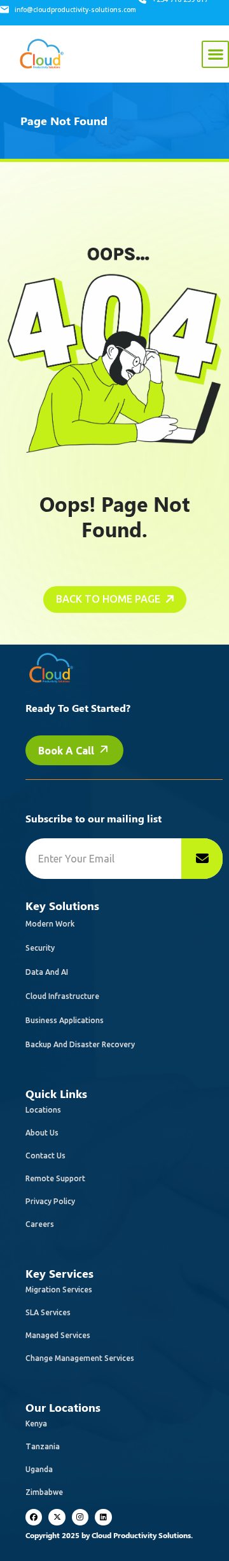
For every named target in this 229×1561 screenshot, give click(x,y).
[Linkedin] (103, 1517)
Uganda (39, 1469)
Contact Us (45, 1155)
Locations (43, 1110)
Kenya (36, 1423)
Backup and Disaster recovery (80, 1044)
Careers (39, 1224)
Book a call (67, 750)
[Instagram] (80, 1517)
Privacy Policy (50, 1201)
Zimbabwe (44, 1492)
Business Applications (64, 1020)
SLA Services (48, 1312)
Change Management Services (79, 1358)
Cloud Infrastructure (62, 996)
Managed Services (57, 1335)
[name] (202, 858)
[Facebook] (33, 1517)
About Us (42, 1133)
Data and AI (46, 972)
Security (40, 948)
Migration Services (58, 1289)
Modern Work (49, 924)
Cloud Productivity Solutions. (142, 1535)
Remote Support (55, 1178)
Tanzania (42, 1446)
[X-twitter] (56, 1517)
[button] (215, 54)
